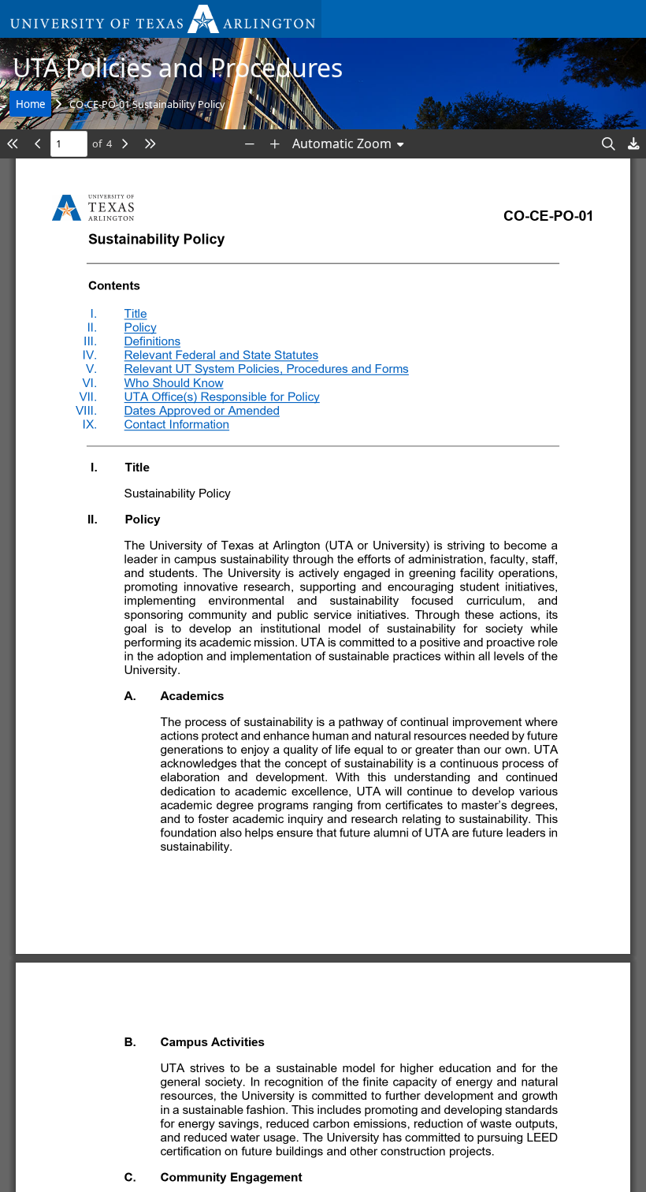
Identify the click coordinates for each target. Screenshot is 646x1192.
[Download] (633, 143)
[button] (160, 19)
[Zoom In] (275, 143)
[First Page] (12, 143)
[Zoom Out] (249, 143)
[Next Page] (124, 143)
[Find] (608, 143)
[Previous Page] (37, 143)
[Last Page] (149, 143)
